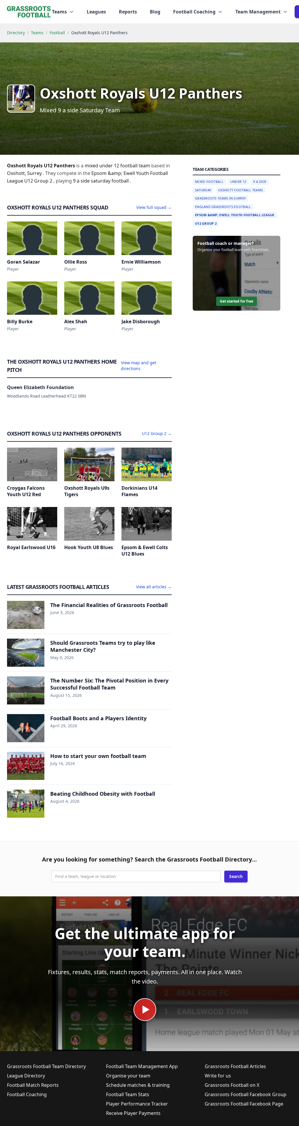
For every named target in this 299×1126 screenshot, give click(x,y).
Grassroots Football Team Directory (46, 1066)
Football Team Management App (142, 1066)
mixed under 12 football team (118, 165)
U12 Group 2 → (157, 433)
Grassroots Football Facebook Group (245, 1094)
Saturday (203, 190)
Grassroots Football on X (232, 1085)
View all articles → (154, 586)
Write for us (218, 1075)
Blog (155, 11)
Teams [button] (59, 11)
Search (236, 876)
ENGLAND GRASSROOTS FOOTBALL (223, 206)
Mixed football (209, 181)
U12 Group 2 (206, 223)
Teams (37, 32)
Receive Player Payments (133, 1113)
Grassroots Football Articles (235, 1066)
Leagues (96, 11)
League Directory (26, 1075)
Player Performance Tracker (137, 1104)
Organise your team (128, 1075)
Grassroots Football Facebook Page (244, 1104)
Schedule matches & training (138, 1085)
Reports (128, 11)
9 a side (82, 181)
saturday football (110, 181)
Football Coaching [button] (194, 11)
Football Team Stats (127, 1094)
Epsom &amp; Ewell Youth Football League (234, 215)
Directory (16, 32)
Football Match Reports (33, 1085)
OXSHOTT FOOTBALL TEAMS (240, 190)
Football (57, 32)
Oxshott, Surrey (25, 173)
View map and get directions (138, 365)
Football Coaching (27, 1094)
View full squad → (154, 207)
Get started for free (236, 301)
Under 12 (238, 181)
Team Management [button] (258, 11)
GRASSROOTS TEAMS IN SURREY (220, 198)
